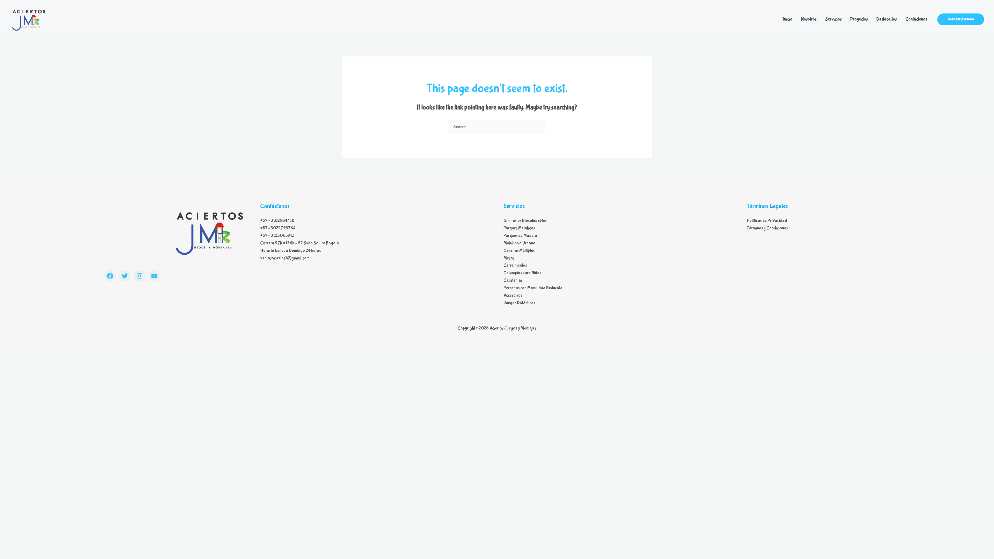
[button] (961, 19)
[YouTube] (154, 276)
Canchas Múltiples (519, 250)
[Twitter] (124, 276)
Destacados (886, 19)
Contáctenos (916, 19)
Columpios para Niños (522, 272)
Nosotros (808, 19)
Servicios (833, 19)
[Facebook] (110, 276)
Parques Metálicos (519, 228)
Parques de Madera (520, 235)
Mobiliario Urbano (519, 243)
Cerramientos (515, 265)
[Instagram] (139, 276)
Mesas (508, 258)
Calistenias (512, 280)
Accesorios (512, 295)
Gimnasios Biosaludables (524, 220)
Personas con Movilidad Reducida (532, 287)
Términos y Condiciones (767, 228)
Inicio (787, 19)
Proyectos (859, 19)
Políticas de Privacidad (767, 220)
